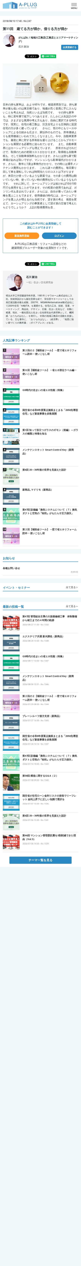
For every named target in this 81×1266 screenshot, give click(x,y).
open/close (74, 6)
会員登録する (69, 47)
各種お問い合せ (11, 568)
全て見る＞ (72, 587)
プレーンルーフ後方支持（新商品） (42, 716)
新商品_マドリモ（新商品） (37, 489)
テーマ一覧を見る (40, 860)
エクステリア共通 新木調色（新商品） (43, 636)
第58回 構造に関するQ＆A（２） (40, 775)
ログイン (59, 235)
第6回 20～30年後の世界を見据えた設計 (44, 469)
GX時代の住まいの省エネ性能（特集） (43, 390)
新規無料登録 (22, 235)
